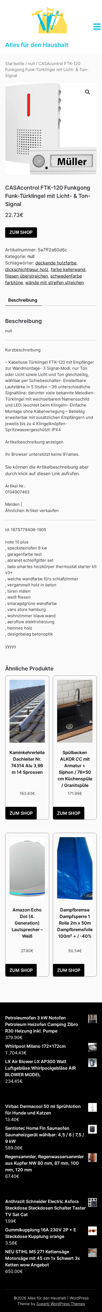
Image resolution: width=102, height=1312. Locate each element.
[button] (87, 92)
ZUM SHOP (21, 232)
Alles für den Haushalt (36, 44)
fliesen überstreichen (26, 276)
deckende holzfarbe (55, 263)
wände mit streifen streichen (54, 282)
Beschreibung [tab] (22, 300)
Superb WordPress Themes (60, 1303)
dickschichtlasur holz (26, 269)
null (31, 63)
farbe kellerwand (68, 269)
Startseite (14, 63)
